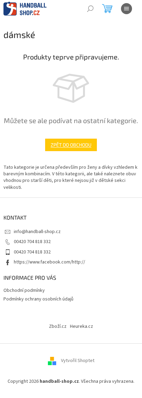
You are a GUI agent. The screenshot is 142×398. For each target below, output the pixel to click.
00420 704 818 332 (32, 241)
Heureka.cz (81, 326)
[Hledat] (90, 9)
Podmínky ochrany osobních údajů (38, 299)
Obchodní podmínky (24, 290)
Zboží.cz (58, 326)
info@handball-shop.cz (37, 231)
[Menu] (126, 9)
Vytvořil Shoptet (77, 360)
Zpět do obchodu (71, 145)
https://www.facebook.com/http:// (49, 262)
